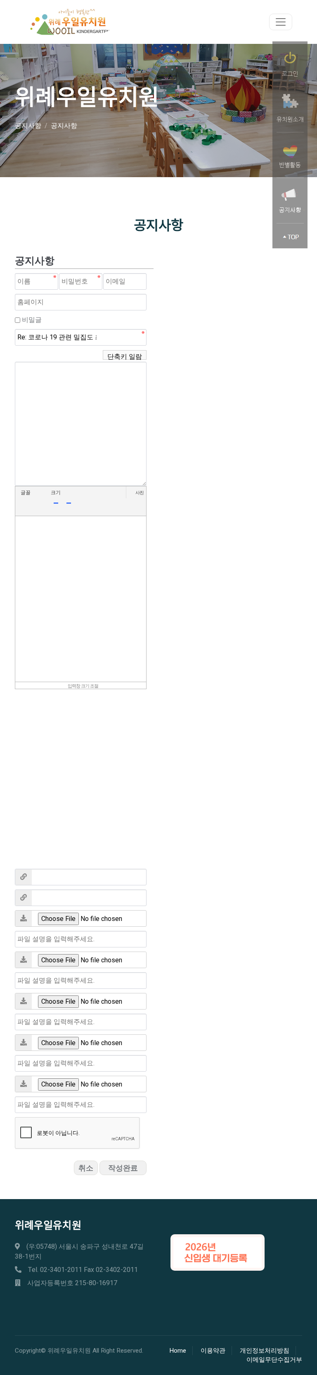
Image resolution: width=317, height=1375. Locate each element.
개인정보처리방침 (264, 1350)
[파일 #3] (23, 1001)
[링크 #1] (23, 877)
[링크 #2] (23, 898)
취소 (85, 1168)
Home (177, 1350)
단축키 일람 (124, 356)
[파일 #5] (23, 1084)
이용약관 (213, 1350)
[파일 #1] (23, 918)
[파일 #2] (23, 960)
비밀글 (32, 320)
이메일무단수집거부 (274, 1359)
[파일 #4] (23, 1042)
